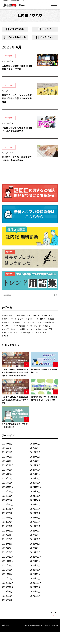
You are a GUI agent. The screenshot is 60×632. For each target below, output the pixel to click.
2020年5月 (35, 595)
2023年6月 (7, 517)
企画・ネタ (8, 315)
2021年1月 (35, 578)
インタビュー (47, 37)
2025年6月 (7, 474)
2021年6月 (7, 569)
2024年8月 (35, 491)
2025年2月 (7, 482)
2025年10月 (8, 465)
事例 (5, 319)
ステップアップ (40, 332)
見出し (47, 325)
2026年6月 (7, 447)
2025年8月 (7, 469)
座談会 (52, 319)
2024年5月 (7, 500)
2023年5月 (35, 517)
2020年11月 (36, 582)
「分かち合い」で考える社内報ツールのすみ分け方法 (17, 129)
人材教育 (41, 319)
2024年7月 (7, 495)
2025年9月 (35, 465)
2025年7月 (35, 469)
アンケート (8, 336)
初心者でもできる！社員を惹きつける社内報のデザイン (17, 159)
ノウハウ (18, 322)
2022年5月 (35, 543)
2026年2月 (7, 456)
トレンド (46, 29)
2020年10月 (8, 587)
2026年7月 (35, 443)
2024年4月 (35, 500)
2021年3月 (35, 574)
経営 (23, 329)
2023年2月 (7, 526)
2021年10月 (8, 561)
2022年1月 (35, 552)
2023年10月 (8, 508)
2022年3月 (35, 548)
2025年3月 (35, 478)
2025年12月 (8, 461)
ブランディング (35, 325)
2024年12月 (8, 487)
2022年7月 (35, 539)
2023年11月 (36, 504)
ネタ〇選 (48, 329)
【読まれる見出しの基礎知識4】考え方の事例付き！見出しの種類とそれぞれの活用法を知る (15, 372)
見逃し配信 (20, 315)
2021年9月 (35, 561)
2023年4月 (7, 521)
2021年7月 (35, 565)
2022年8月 (7, 539)
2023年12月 (8, 504)
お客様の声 (49, 322)
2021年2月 (7, 578)
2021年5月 (35, 569)
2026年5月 (35, 447)
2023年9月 (35, 508)
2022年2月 (7, 552)
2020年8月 (7, 591)
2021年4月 (7, 574)
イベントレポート (17, 37)
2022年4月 (7, 548)
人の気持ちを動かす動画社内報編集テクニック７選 (17, 67)
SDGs (31, 329)
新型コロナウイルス (11, 332)
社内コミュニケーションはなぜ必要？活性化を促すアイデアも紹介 (17, 98)
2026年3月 (35, 452)
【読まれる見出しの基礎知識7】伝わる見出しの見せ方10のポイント (15, 399)
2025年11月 (36, 461)
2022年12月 (8, 530)
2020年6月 (7, 595)
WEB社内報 (20, 325)
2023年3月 (35, 521)
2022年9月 (35, 534)
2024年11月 (36, 487)
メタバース (8, 325)
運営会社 (6, 625)
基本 (39, 329)
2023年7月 (35, 513)
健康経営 (26, 332)
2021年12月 (8, 556)
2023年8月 (7, 513)
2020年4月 (7, 600)
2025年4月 (7, 478)
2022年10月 (8, 534)
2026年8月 (7, 443)
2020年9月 (35, 587)
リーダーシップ (17, 319)
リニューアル (34, 315)
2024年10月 (8, 491)
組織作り (7, 322)
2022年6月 (7, 543)
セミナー (30, 319)
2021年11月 (36, 556)
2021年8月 (7, 565)
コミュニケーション (33, 322)
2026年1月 (35, 456)
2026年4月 (7, 452)
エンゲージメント (10, 329)
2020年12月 (8, 582)
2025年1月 (35, 482)
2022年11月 (36, 530)
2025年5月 (35, 474)
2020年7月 (35, 591)
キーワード (48, 315)
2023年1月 (35, 526)
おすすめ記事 (17, 29)
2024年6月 (35, 495)
